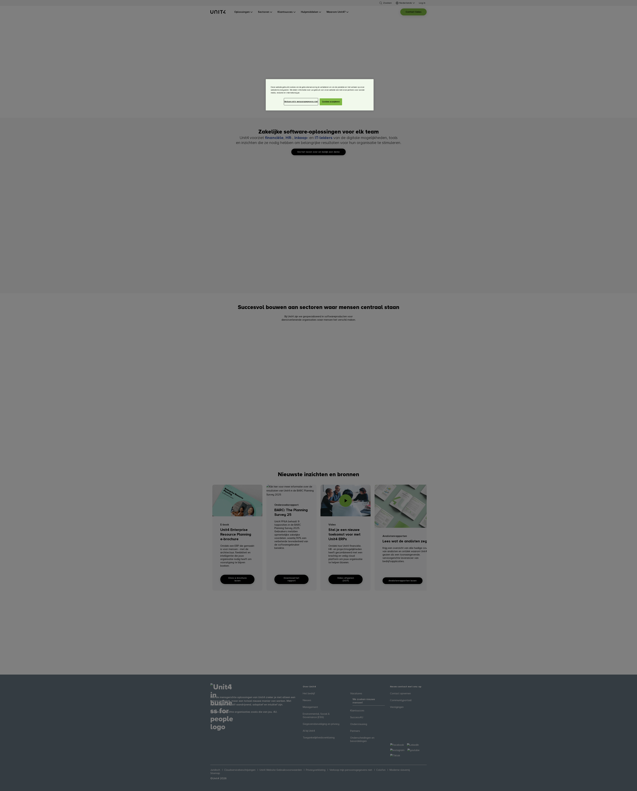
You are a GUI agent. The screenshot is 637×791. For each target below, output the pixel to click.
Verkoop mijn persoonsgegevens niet (301, 102)
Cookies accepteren (331, 102)
